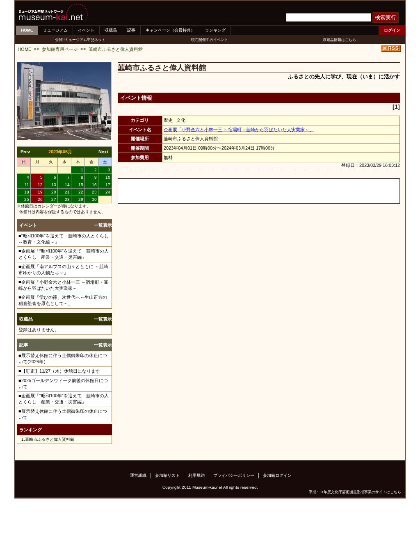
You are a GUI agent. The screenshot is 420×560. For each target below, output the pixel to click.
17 (107, 184)
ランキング (215, 30)
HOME (27, 30)
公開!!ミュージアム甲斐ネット (80, 40)
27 (53, 199)
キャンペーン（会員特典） (170, 30)
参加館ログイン (277, 475)
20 (53, 192)
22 (80, 192)
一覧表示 (103, 225)
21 (67, 192)
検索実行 (385, 17)
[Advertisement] (214, 191)
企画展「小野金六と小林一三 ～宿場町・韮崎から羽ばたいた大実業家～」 (239, 129)
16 (94, 184)
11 (27, 184)
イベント (86, 30)
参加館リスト (167, 475)
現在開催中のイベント (209, 40)
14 (67, 184)
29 (80, 199)
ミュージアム (55, 30)
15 (80, 184)
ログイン (392, 30)
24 (107, 192)
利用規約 (196, 475)
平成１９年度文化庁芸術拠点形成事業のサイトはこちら (355, 492)
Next (103, 151)
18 (26, 192)
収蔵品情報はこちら (339, 40)
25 (26, 199)
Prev (25, 151)
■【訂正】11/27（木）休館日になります (59, 371)
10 (107, 177)
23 (94, 192)
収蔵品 (111, 30)
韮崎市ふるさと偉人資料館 (116, 49)
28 (67, 199)
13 (53, 184)
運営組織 (138, 475)
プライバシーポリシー (233, 475)
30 (94, 199)
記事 (131, 30)
